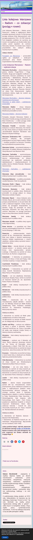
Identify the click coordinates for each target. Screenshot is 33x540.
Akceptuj (5, 537)
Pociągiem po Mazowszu (11, 56)
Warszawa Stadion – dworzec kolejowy (14, 114)
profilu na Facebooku (23, 428)
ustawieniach (19, 534)
